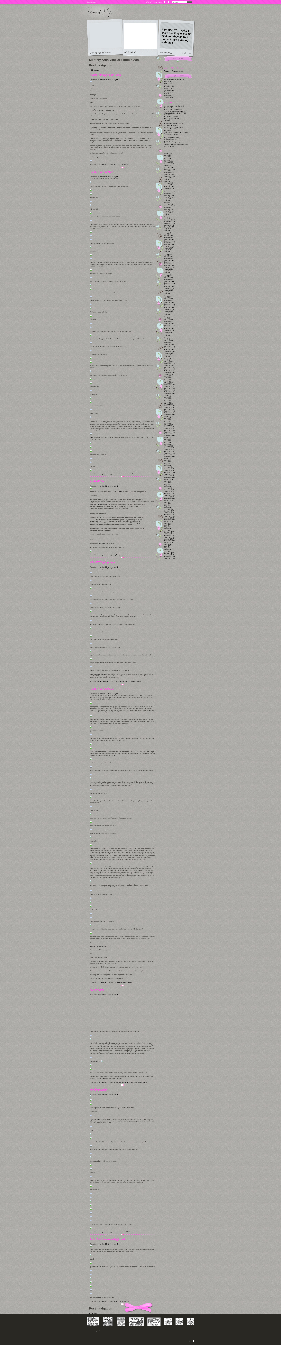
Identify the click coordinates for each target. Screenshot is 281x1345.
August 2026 (168, 153)
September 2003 (169, 498)
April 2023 (168, 165)
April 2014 (168, 276)
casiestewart (168, 85)
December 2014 (169, 262)
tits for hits (167, 130)
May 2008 (167, 400)
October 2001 (169, 539)
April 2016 (168, 234)
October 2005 (169, 455)
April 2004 (168, 486)
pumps (127, 681)
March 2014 (168, 278)
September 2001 (169, 541)
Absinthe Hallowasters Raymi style (176, 144)
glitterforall (168, 83)
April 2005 (168, 465)
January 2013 (169, 302)
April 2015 (168, 255)
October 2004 (169, 476)
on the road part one (101, 688)
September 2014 (169, 267)
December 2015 (169, 241)
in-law (103, 1078)
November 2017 (169, 207)
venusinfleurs (168, 81)
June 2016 (167, 230)
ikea (118, 982)
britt (91, 1119)
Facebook (168, 2)
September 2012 (169, 309)
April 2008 (168, 402)
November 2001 (169, 537)
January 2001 (169, 555)
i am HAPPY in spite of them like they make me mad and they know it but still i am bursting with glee (176, 36)
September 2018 (169, 197)
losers (116, 1082)
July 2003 (167, 502)
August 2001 (168, 542)
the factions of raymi (171, 116)
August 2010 (168, 353)
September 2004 (169, 477)
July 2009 (167, 376)
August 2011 (168, 332)
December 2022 (169, 169)
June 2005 (167, 462)
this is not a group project (173, 109)
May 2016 (167, 232)
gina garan (122, 555)
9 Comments (129, 474)
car (115, 982)
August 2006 (168, 437)
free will (167, 120)
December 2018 (169, 192)
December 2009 (169, 367)
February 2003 (169, 511)
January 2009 (169, 386)
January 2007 (169, 428)
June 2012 (167, 314)
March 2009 (168, 383)
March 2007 (168, 425)
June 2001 (167, 546)
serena (98, 1119)
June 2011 (167, 335)
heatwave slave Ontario (172, 143)
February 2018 (169, 206)
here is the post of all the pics (100, 504)
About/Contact (91, 2)
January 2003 (169, 512)
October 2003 (169, 497)
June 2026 (167, 157)
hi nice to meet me (170, 139)
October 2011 (169, 328)
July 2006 (167, 439)
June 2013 (167, 293)
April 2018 (168, 202)
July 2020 (167, 179)
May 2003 (167, 505)
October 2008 (169, 392)
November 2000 (169, 558)
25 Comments (126, 982)
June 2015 (167, 251)
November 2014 (169, 264)
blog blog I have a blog (172, 137)
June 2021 (167, 171)
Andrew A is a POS (170, 129)
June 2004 (167, 483)
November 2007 (169, 411)
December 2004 (169, 472)
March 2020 (168, 183)
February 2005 (169, 469)
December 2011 (169, 325)
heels (122, 681)
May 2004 (167, 484)
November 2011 (169, 327)
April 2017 (168, 218)
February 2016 (169, 237)
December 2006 (169, 430)
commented (101, 543)
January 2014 (169, 281)
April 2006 (168, 444)
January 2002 (169, 534)
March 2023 (168, 167)
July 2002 (167, 523)
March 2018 (168, 204)
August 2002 (168, 521)
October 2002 (169, 518)
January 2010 (169, 365)
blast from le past (170, 146)
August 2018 (168, 199)
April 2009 (168, 381)
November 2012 (169, 306)
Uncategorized (102, 164)
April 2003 (168, 507)
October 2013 (169, 286)
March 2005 (168, 467)
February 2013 (169, 300)
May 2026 (167, 158)
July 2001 (167, 544)
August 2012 (168, 311)
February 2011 (169, 342)
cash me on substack (171, 122)
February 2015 (169, 258)
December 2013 (169, 283)
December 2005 (169, 451)
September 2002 (169, 519)
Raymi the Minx (100, 12)
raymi (116, 80)
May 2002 (167, 527)
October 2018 (169, 195)
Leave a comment (134, 555)
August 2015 (168, 248)
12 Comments (141, 1082)
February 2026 (169, 164)
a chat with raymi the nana (105, 74)
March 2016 (168, 235)
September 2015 (169, 246)
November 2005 (169, 453)
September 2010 (169, 351)
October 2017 (169, 209)
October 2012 (169, 307)
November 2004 (169, 474)
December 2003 (169, 493)
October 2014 (169, 265)
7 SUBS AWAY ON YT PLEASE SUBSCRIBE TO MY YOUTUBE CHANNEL (175, 113)
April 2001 (168, 549)
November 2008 (169, 390)
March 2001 (168, 551)
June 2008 (167, 399)
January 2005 (169, 470)
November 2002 (169, 516)
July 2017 (167, 214)
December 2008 (169, 388)
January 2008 (169, 407)
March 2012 (168, 320)
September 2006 (169, 435)
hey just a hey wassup (171, 108)
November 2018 (169, 193)
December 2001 (169, 535)
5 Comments (135, 681)
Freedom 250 (168, 141)
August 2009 (168, 374)
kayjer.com (168, 88)
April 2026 (168, 160)
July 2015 (167, 250)
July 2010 (167, 355)
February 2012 (169, 321)
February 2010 (169, 363)
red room (122, 1232)
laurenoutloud (169, 86)
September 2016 (169, 227)
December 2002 (169, 514)
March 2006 (168, 446)
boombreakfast (169, 97)
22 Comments (123, 164)
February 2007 (169, 427)
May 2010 (167, 358)
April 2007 (168, 423)
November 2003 (169, 495)
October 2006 (169, 434)
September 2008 (169, 393)
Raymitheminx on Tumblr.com (174, 79)
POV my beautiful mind (172, 118)
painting (99, 681)
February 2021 (169, 172)
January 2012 (169, 323)
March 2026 (168, 162)
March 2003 (168, 509)
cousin (98, 1078)
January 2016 (169, 239)
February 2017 (169, 220)
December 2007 (169, 409)
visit (122, 474)
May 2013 (167, 295)
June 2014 (167, 272)
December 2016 (169, 221)
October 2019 (169, 186)
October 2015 (169, 244)
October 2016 (169, 225)
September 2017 (169, 211)
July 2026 (167, 155)
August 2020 (168, 178)
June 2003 (167, 504)
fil (114, 755)
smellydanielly (169, 90)
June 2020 (167, 181)
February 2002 (169, 532)
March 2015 (168, 257)
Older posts (94, 70)
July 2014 (167, 271)
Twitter (165, 2)
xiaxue (166, 93)
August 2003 (168, 500)
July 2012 (167, 313)
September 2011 (169, 330)
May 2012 (167, 316)
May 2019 (167, 190)
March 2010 (168, 362)
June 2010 (167, 356)
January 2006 (169, 449)
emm (92, 437)
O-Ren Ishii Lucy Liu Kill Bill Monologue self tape (174, 124)
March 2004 (168, 488)
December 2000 (169, 556)
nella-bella (168, 95)
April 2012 (168, 318)
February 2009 (169, 385)
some (150, 710)
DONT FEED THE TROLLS (173, 127)
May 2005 (167, 463)
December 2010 (169, 346)
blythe (116, 555)
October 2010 (169, 349)
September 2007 (169, 414)
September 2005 (169, 456)
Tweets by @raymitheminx (173, 71)
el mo (116, 1232)
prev (185, 53)
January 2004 (169, 491)
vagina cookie (124, 1082)
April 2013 (168, 297)
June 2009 (167, 377)
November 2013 (169, 285)
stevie (116, 1301)
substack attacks (169, 136)
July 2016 (167, 228)
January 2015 (169, 260)
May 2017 (167, 216)
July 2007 (167, 418)
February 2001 (169, 553)
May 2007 (167, 421)
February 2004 (169, 490)
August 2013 (168, 290)
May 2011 (167, 337)
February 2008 (169, 406)
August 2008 (168, 395)
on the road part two (101, 172)
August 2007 (168, 416)
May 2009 (167, 379)
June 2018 (167, 200)
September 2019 (169, 188)
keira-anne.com (169, 92)
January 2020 (169, 185)
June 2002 (167, 525)
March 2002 (168, 530)
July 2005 (167, 460)
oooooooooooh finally (97, 674)
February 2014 (169, 279)
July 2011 (167, 334)
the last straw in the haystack (174, 106)
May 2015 (167, 253)
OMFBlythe (97, 481)
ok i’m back (97, 989)
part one (115, 178)
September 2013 (169, 288)
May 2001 (167, 548)
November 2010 (169, 348)
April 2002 (168, 528)
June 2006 (167, 441)
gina (120, 492)
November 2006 (169, 432)
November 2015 (169, 242)
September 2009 (169, 372)
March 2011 (168, 341)
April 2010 (168, 360)
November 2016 (169, 223)
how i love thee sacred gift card (107, 1239)
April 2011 (168, 339)
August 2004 (168, 479)
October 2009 (169, 370)
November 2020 (169, 176)
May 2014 (167, 274)
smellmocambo (98, 1089)
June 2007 (167, 420)
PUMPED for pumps (102, 562)
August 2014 (168, 269)
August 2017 (168, 213)
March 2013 (168, 299)
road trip (117, 474)
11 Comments (131, 1232)
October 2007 (169, 413)
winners (132, 1082)
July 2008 (167, 397)
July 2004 (167, 481)
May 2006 (167, 442)
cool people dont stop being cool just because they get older (177, 133)
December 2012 (169, 304)
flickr (115, 164)
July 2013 (167, 292)
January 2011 (169, 344)
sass (96, 1061)
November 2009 (169, 369)
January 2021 (169, 174)
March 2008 (168, 404)
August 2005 (168, 458)
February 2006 (169, 448)
